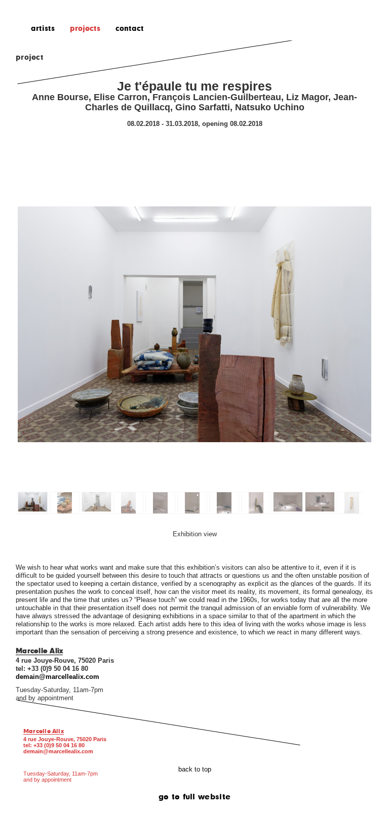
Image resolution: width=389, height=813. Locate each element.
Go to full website (195, 796)
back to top (194, 769)
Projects (85, 27)
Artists (43, 27)
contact (129, 27)
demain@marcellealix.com (58, 751)
